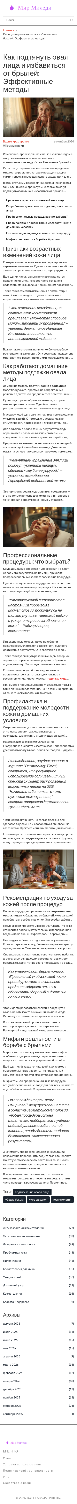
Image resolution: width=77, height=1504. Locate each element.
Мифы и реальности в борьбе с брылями (33, 239)
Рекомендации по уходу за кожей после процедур (39, 233)
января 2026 (38, 1381)
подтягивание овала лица (32, 1192)
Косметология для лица (38, 1269)
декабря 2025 (38, 1389)
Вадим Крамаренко (16, 141)
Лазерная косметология (38, 1244)
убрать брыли (14, 1199)
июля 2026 (38, 1331)
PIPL (6, 1476)
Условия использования (22, 1464)
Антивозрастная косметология (38, 1228)
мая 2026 (38, 1348)
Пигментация (38, 1260)
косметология (62, 1199)
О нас (7, 1458)
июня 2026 (38, 1340)
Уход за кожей (38, 1277)
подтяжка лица (57, 678)
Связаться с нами (17, 1482)
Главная (8, 30)
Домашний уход (38, 1285)
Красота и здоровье (38, 1301)
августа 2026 (38, 1323)
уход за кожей (38, 1199)
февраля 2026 (38, 1372)
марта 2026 (38, 1364)
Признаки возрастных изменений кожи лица (35, 200)
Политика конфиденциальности (28, 1470)
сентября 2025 (38, 1414)
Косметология (38, 1293)
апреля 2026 (38, 1356)
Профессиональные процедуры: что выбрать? (37, 216)
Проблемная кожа (38, 1252)
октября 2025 (38, 1405)
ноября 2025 (38, 1397)
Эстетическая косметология (38, 1236)
